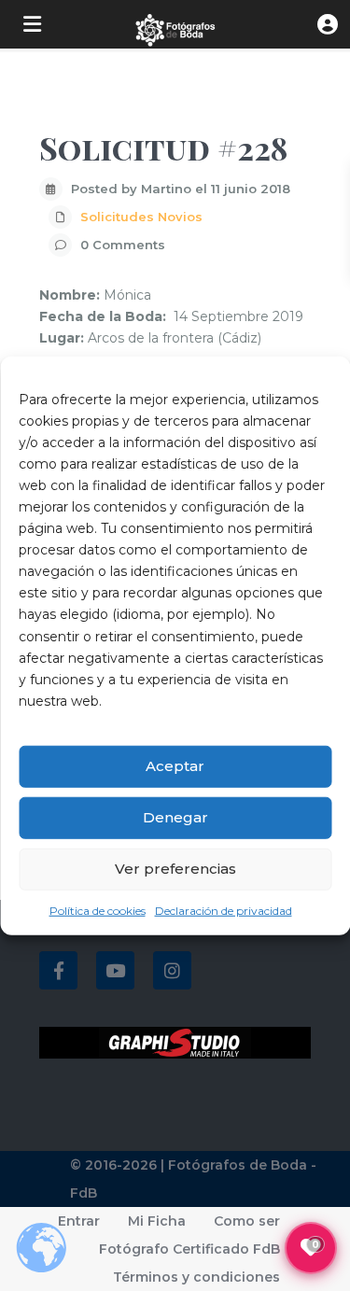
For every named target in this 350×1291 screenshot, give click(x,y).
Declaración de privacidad (223, 911)
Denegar (175, 817)
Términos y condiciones (196, 1277)
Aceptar (175, 766)
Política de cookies (97, 911)
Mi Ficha (157, 1221)
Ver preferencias (175, 868)
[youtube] (115, 970)
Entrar (79, 1221)
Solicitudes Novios (141, 216)
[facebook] (58, 970)
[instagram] (172, 970)
